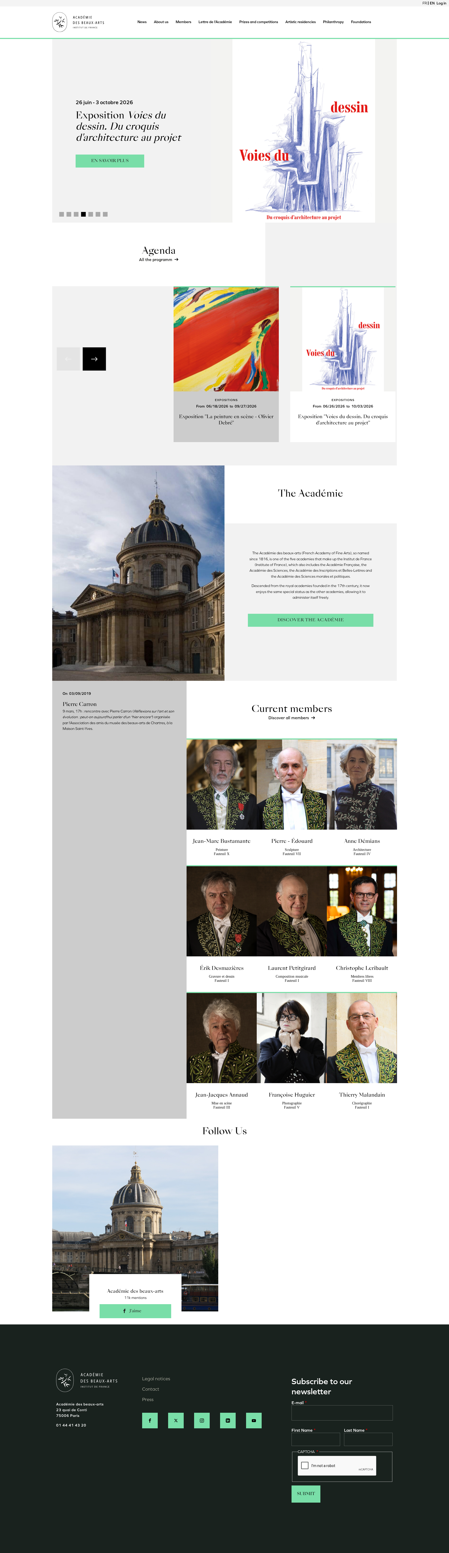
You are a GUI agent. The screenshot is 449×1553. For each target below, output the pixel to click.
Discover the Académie (311, 620)
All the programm (155, 259)
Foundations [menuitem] (361, 22)
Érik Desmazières (222, 968)
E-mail (298, 1402)
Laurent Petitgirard (292, 968)
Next (94, 359)
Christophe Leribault (362, 968)
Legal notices (156, 1379)
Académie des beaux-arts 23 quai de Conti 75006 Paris (80, 1410)
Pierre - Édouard (292, 841)
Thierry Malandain (362, 1095)
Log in (441, 3)
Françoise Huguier (292, 1095)
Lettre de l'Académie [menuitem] (215, 22)
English (432, 3)
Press (148, 1399)
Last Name (354, 1430)
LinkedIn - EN (228, 1420)
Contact (150, 1389)
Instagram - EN (202, 1420)
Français (424, 3)
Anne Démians (362, 841)
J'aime (135, 1311)
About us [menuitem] (161, 22)
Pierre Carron (80, 704)
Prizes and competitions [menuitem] (258, 22)
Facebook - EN (150, 1420)
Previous (68, 359)
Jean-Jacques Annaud (221, 1095)
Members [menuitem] (183, 22)
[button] (61, 214)
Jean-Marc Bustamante (221, 841)
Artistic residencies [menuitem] (300, 22)
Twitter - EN (176, 1420)
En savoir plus (110, 158)
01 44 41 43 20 (71, 1425)
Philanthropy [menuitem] (333, 22)
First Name (302, 1430)
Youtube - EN (254, 1420)
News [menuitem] (142, 22)
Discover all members (288, 717)
